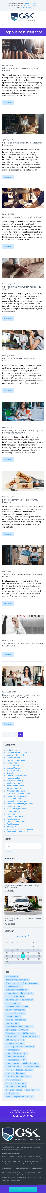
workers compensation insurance (19, 1097)
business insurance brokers (16, 990)
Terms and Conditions (22, 1177)
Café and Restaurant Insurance (18, 753)
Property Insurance (14, 806)
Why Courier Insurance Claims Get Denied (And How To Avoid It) (22, 887)
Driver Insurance (12, 1033)
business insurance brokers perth (19, 993)
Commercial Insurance (15, 758)
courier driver (27, 1000)
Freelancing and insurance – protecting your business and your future (22, 431)
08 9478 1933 (26, 1116)
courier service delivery (15, 1013)
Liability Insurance (13, 1067)
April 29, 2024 (7, 140)
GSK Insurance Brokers (15, 1040)
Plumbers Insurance (14, 799)
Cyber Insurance (12, 765)
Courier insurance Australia (17, 1006)
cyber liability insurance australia (19, 1026)
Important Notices (15, 1180)
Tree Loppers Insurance (15, 822)
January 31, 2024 (8, 356)
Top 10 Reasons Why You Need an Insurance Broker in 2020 (22, 644)
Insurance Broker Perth (15, 1057)
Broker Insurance (12, 983)
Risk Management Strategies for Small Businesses (20, 501)
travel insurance (31, 1090)
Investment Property (14, 781)
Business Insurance (13, 750)
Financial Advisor (13, 768)
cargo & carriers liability (15, 755)
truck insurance (12, 1093)
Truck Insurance (12, 824)
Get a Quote (23, 1189)
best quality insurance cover (17, 980)
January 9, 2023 (8, 427)
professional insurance (15, 1073)
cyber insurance (12, 1023)
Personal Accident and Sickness (18, 793)
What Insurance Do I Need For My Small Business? (20, 69)
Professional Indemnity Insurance (19, 804)
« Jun (6, 965)
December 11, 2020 (9, 571)
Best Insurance (12, 976)
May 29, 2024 (7, 65)
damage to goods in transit (17, 1030)
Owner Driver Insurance (15, 791)
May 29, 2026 (9, 924)
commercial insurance (15, 996)
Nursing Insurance (13, 788)
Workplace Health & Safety (17, 832)
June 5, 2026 (9, 891)
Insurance (30, 1047)
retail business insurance (16, 1087)
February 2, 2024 (8, 284)
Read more (8, 103)
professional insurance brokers (18, 1077)
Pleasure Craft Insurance (16, 796)
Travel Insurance (13, 819)
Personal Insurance (31, 1067)
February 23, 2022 (9, 497)
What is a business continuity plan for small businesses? (22, 144)
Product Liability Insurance (17, 801)
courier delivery (12, 1000)
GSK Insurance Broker (29, 1036)
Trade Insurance (12, 814)
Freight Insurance (13, 771)
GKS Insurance (28, 1033)
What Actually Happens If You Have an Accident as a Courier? (22, 919)
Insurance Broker (13, 778)
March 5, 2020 (7, 641)
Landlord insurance (14, 783)
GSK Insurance (12, 1036)
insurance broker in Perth (16, 1053)
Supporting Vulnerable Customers (31, 1175)
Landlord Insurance (30, 1063)
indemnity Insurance (14, 1047)
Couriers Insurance (13, 763)
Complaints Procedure (35, 1177)
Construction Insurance (15, 760)
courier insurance (13, 1003)
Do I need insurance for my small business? (22, 217)
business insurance (13, 986)
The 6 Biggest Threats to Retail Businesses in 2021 (22, 575)
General (9, 773)
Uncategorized (12, 827)
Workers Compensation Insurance (19, 829)
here (6, 1175)
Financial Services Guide (8, 1177)
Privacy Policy (6, 1180)
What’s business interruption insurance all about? (21, 288)
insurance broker (12, 1050)
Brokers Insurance (30, 983)
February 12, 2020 (9, 692)
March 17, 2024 (8, 214)
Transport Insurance (14, 816)
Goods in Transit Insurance (17, 776)
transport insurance (14, 1090)
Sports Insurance (13, 811)
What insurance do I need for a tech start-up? (21, 359)
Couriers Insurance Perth (16, 1020)
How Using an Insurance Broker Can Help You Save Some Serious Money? (21, 696)
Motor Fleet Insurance (15, 786)
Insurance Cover (12, 1063)
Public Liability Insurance (16, 809)
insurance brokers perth (15, 1060)
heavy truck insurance (15, 1043)
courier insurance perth (15, 1010)
